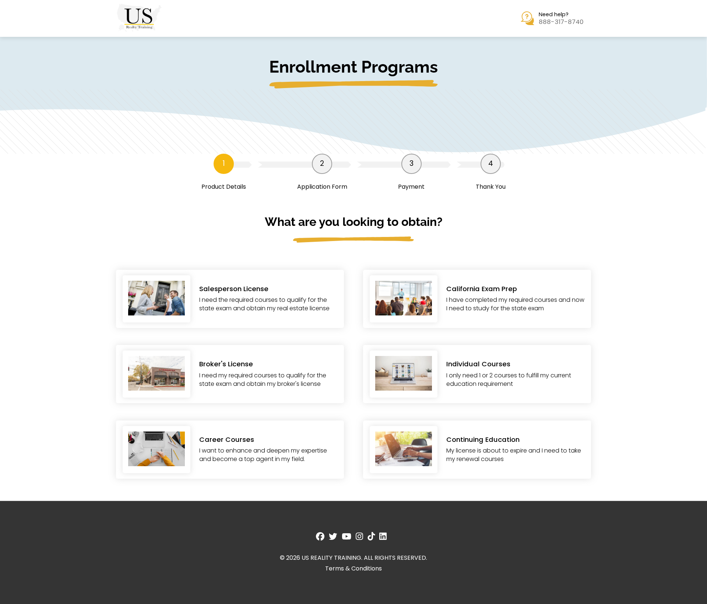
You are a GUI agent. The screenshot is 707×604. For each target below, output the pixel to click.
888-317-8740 (561, 22)
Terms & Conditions (353, 568)
